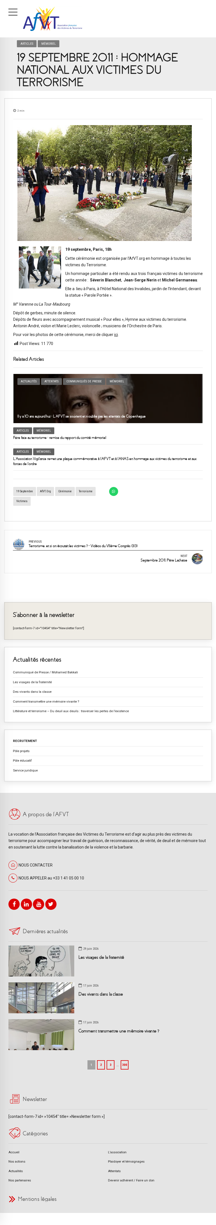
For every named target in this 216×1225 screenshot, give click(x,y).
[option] (108, 183)
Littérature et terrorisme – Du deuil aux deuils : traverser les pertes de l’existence (71, 711)
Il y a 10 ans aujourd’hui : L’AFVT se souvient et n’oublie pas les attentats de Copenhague (81, 416)
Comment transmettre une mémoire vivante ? (46, 701)
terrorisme (86, 491)
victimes (22, 501)
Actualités (29, 381)
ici (116, 334)
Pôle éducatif (22, 760)
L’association (117, 1152)
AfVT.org (45, 491)
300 (124, 1065)
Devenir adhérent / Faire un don (131, 1180)
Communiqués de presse (84, 381)
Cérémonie (65, 491)
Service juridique (25, 770)
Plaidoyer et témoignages (126, 1161)
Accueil (13, 1152)
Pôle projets (21, 751)
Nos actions (16, 1161)
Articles (27, 44)
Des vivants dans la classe (32, 692)
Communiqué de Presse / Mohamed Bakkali (45, 672)
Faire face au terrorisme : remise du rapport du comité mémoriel (59, 438)
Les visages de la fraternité (32, 682)
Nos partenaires (19, 1180)
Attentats (51, 381)
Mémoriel (48, 44)
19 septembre (24, 491)
